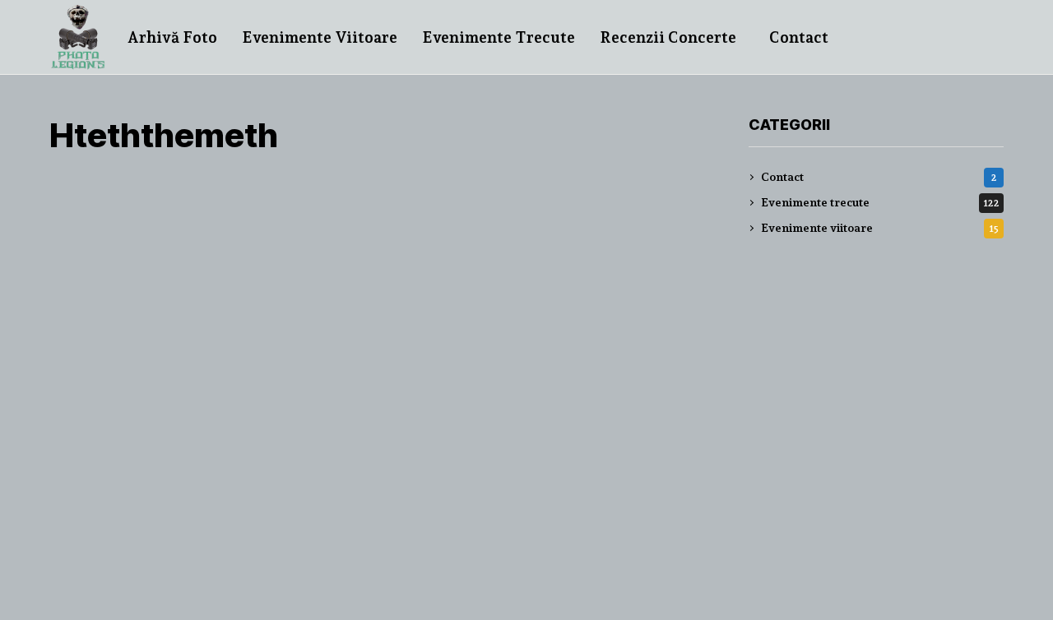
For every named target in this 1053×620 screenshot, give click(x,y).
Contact (879, 176)
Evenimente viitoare (880, 227)
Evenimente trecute (880, 202)
